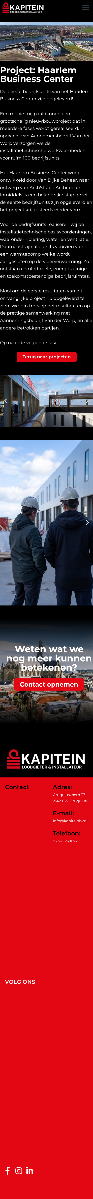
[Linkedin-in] (29, 1170)
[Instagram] (18, 1170)
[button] (5, 401)
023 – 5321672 (65, 841)
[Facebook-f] (7, 1170)
